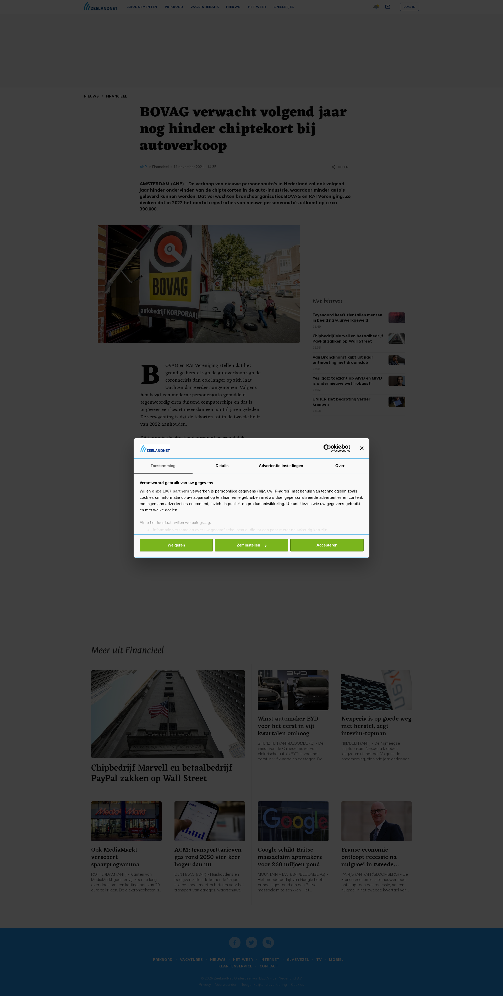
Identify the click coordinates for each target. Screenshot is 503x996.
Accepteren (326, 545)
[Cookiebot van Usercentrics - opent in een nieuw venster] (327, 448)
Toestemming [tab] (163, 465)
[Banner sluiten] (362, 448)
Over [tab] (339, 465)
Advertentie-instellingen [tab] (281, 465)
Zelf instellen (248, 545)
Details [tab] (222, 465)
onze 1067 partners (170, 491)
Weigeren (176, 545)
